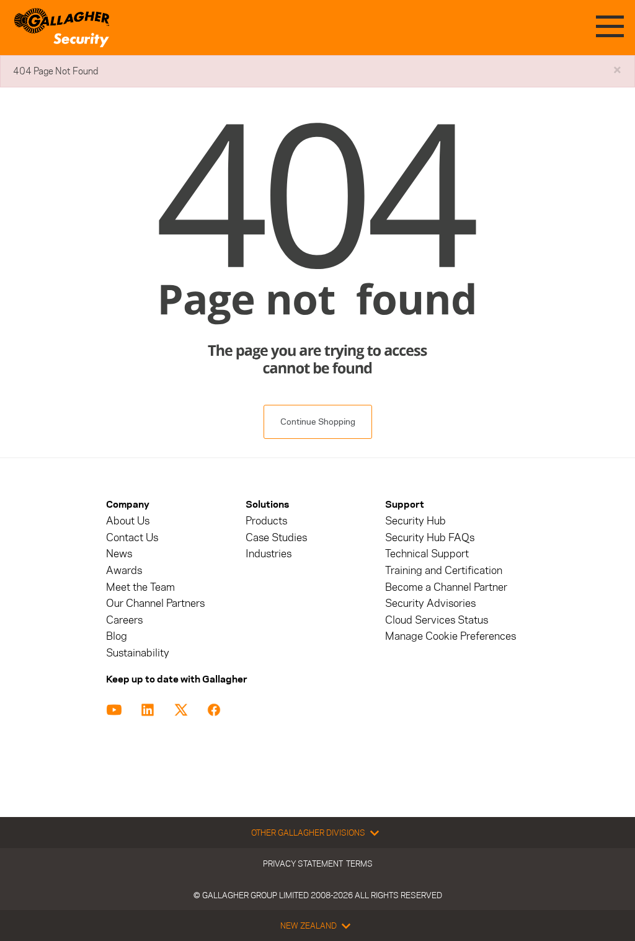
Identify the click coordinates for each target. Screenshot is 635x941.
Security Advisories (430, 603)
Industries (268, 553)
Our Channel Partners (155, 603)
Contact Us (132, 537)
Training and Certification (443, 570)
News (119, 553)
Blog (116, 636)
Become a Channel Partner (446, 587)
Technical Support (427, 553)
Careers (124, 620)
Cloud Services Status (436, 620)
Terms (359, 863)
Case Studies (276, 537)
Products (266, 521)
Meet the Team (140, 587)
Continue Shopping (317, 422)
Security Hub (415, 521)
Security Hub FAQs (429, 537)
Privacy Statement (303, 863)
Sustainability (137, 653)
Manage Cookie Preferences (450, 636)
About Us (127, 521)
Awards (124, 570)
